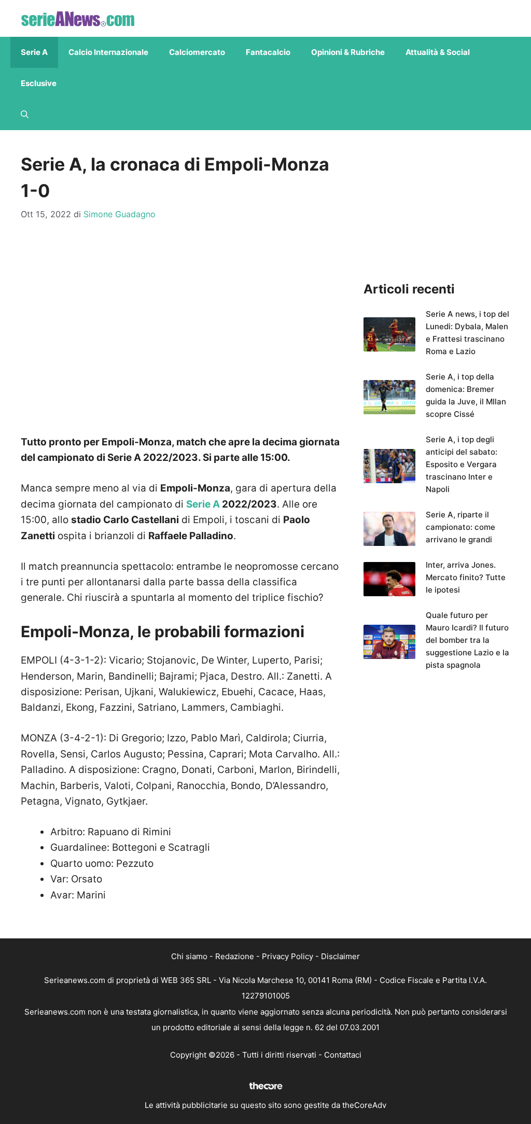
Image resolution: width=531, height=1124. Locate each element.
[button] (24, 114)
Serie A (34, 52)
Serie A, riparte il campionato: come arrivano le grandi (460, 527)
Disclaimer (340, 956)
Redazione (234, 956)
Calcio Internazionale (108, 52)
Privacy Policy (287, 956)
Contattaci (342, 1055)
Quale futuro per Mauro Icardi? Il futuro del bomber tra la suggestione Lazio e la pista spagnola (467, 640)
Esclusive (39, 83)
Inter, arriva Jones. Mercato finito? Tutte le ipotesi (466, 577)
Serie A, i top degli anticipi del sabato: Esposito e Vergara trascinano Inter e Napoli (461, 464)
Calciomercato (197, 52)
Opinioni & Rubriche (348, 52)
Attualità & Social (438, 52)
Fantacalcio (268, 52)
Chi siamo (189, 956)
